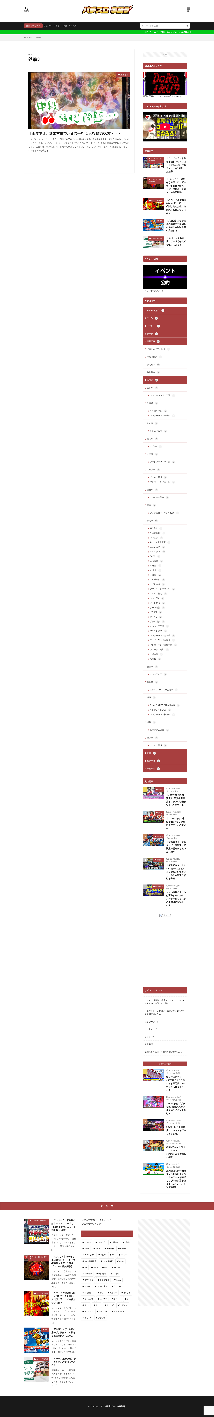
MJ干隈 (155, 565)
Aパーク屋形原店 (157, 200)
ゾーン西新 (157, 607)
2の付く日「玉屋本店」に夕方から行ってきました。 (176, 1130)
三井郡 (152, 387)
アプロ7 (155, 446)
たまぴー (113, 1293)
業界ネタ (153, 760)
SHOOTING (104, 1280)
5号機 (127, 1242)
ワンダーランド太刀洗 (162, 395)
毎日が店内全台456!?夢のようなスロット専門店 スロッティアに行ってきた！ (176, 1083)
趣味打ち (153, 372)
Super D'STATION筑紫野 (163, 689)
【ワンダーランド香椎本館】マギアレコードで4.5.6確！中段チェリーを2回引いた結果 (176, 165)
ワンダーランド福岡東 (162, 714)
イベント (153, 326)
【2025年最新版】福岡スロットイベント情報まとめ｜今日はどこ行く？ (164, 1002)
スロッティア (158, 674)
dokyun (124, 1255)
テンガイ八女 (158, 431)
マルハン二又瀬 (159, 626)
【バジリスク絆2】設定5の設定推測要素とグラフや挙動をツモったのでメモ (176, 800)
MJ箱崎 (155, 575)
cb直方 (103, 1255)
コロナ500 (156, 598)
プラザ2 (155, 612)
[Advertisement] (164, 1262)
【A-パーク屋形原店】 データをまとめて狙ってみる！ (176, 241)
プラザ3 (155, 617)
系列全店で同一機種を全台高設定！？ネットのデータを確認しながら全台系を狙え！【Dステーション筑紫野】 (176, 1178)
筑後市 (152, 666)
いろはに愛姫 (102, 1286)
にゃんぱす (89, 1299)
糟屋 (151, 697)
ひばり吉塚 (157, 584)
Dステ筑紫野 (108, 1261)
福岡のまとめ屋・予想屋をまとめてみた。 (164, 1052)
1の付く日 (102, 1242)
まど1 (87, 1305)
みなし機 (101, 1318)
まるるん (88, 1318)
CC (113, 1255)
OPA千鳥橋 (157, 579)
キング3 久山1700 (160, 709)
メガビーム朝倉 (159, 497)
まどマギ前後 (119, 1311)
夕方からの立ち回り (158, 349)
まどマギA (103, 1311)
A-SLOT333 (157, 533)
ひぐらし (116, 1299)
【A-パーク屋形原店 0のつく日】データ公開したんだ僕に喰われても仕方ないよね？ (176, 206)
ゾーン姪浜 (157, 603)
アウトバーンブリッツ (162, 589)
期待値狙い (154, 356)
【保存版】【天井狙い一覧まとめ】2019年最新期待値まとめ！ (164, 1012)
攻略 (161, 221)
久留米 (152, 403)
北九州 (152, 438)
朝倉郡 (152, 489)
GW (105, 1267)
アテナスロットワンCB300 (164, 513)
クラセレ (57, 25)
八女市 (152, 423)
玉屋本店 (124, 74)
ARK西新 (156, 537)
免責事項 (149, 1044)
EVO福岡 (156, 561)
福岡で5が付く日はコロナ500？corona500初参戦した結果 (176, 1152)
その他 (152, 318)
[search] (187, 26)
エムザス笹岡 (158, 593)
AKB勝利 (110, 1248)
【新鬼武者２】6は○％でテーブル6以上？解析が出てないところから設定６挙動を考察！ (176, 872)
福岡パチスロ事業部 (115, 1406)
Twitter (118, 1280)
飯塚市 (152, 737)
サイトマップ (151, 1029)
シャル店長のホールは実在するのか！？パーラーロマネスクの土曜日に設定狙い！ (176, 898)
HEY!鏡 (117, 1267)
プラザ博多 (157, 621)
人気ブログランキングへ (92, 1223)
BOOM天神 (157, 551)
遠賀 (151, 722)
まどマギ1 (124, 1305)
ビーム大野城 (158, 477)
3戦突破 (115, 1242)
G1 (86, 1267)
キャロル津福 (158, 411)
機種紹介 (153, 768)
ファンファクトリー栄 (162, 462)
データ (152, 333)
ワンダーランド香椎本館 (155, 160)
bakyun (123, 1248)
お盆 (101, 1293)
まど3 (98, 1305)
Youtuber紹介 (155, 310)
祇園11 (155, 659)
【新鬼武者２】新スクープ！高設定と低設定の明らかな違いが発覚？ (176, 846)
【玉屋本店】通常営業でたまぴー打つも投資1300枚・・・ (74, 133)
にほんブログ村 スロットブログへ (96, 1219)
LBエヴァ (88, 1274)
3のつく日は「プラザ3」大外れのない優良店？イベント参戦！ (176, 1108)
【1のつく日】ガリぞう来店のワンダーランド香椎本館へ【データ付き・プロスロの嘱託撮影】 (176, 185)
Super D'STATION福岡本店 (164, 705)
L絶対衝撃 (102, 1274)
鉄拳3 (38, 37)
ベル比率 (73, 25)
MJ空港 (155, 570)
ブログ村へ (150, 1036)
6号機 (87, 1248)
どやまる (126, 1293)
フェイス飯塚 (158, 745)
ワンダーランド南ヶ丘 (162, 482)
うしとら (117, 1286)
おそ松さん (89, 1293)
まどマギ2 (89, 1311)
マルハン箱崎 (158, 631)
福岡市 (152, 520)
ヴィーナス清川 (159, 649)
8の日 (98, 1248)
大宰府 (152, 454)
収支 (65, 25)
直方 (151, 505)
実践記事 (153, 341)
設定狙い (153, 364)
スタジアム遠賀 (159, 730)
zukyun (87, 1286)
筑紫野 (152, 682)
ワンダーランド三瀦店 (162, 415)
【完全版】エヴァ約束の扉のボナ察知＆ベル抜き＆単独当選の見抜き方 (176, 225)
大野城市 (153, 469)
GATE (95, 1267)
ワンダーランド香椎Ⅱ (162, 640)
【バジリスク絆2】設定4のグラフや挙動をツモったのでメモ (176, 823)
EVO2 (154, 556)
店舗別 (152, 380)
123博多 (155, 528)
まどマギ (48, 25)
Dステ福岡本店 (90, 1261)
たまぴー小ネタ (152, 1021)
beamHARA (157, 547)
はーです (103, 1299)
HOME (29, 37)
